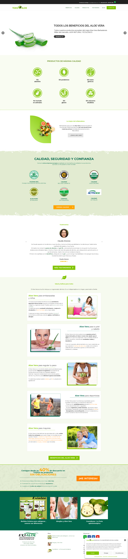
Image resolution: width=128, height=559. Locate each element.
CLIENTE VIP (111, 7)
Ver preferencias (119, 553)
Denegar (106, 553)
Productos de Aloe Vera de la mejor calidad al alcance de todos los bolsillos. (28, 538)
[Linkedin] (93, 531)
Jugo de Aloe (69, 244)
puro (54, 299)
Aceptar (93, 553)
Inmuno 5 (56, 307)
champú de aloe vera (80, 340)
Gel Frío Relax (41, 304)
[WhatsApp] (85, 531)
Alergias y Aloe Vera (64, 505)
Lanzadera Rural (37, 555)
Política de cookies (98, 556)
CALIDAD (77, 7)
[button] (125, 540)
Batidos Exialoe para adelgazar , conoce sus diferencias (33, 505)
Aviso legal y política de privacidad (110, 556)
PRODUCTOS (85, 7)
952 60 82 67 (104, 2)
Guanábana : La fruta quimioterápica (94, 505)
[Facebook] (89, 531)
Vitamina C (78, 244)
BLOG (103, 7)
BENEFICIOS (69, 7)
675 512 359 (110, 2)
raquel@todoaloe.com (94, 2)
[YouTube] (97, 531)
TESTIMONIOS (95, 7)
